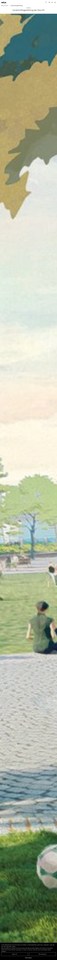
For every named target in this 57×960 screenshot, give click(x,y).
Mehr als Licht (4, 5)
